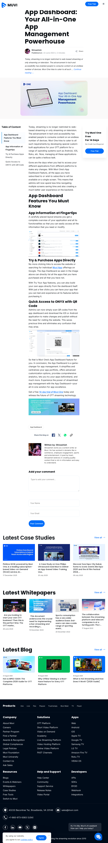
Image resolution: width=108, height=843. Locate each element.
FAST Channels (44, 752)
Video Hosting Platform (48, 744)
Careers (7, 727)
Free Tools (8, 794)
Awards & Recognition (14, 740)
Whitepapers (9, 786)
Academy (41, 735)
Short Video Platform (47, 727)
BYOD (74, 786)
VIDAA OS (76, 761)
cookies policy (27, 839)
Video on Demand (46, 731)
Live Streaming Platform (49, 740)
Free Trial (92, 4)
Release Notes (44, 790)
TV (73, 706)
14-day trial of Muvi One (51, 392)
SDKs (74, 782)
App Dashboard (36, 427)
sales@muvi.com (70, 810)
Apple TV (76, 735)
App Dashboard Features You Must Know (12, 138)
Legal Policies (10, 748)
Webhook (76, 790)
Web (73, 723)
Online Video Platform (48, 748)
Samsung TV (77, 744)
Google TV (76, 740)
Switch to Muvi (10, 798)
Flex (34, 706)
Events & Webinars (12, 782)
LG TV (74, 748)
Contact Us (8, 761)
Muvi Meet (64, 706)
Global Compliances (13, 744)
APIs (73, 777)
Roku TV (75, 756)
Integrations (77, 794)
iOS (73, 731)
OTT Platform (43, 723)
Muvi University (10, 756)
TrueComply (52, 706)
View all (98, 537)
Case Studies (9, 790)
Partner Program (11, 731)
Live (28, 706)
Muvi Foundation (11, 752)
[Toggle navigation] (103, 3)
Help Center (43, 777)
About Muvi (8, 723)
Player (79, 706)
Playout (42, 706)
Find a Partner (10, 735)
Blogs (5, 777)
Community (42, 782)
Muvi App (57, 267)
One (22, 706)
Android (75, 727)
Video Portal (43, 794)
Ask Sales (8, 765)
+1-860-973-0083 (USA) (21, 817)
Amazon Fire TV (79, 752)
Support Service (45, 786)
